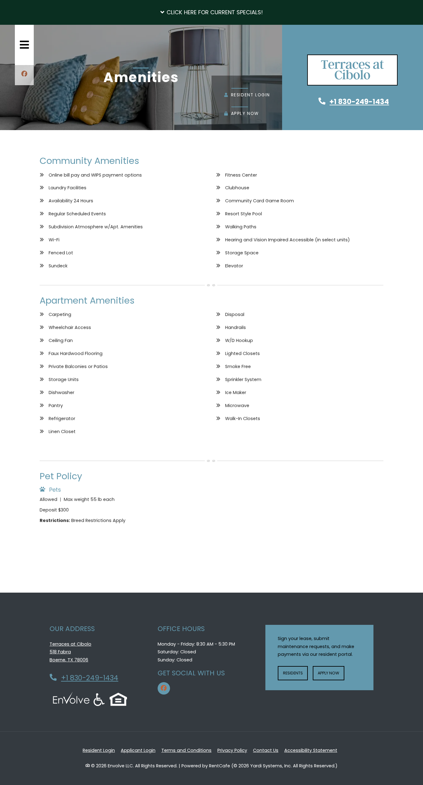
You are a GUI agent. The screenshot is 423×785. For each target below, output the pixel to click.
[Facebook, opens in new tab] (24, 75)
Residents (295, 673)
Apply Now (241, 114)
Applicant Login (138, 750)
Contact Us (265, 750)
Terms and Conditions (186, 750)
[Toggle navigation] (24, 45)
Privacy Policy (232, 750)
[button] (211, 12)
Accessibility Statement (310, 750)
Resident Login (247, 95)
